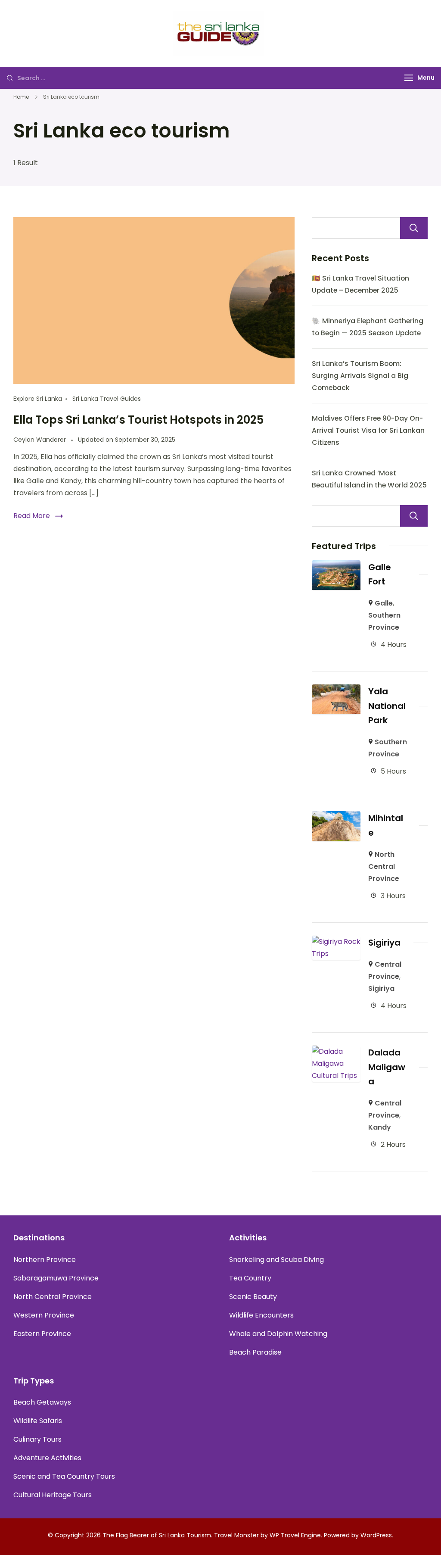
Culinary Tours (37, 1439)
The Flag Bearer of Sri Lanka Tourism (156, 1535)
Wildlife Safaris (37, 1421)
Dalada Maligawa (386, 1066)
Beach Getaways (42, 1402)
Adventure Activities (47, 1458)
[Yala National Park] (336, 690)
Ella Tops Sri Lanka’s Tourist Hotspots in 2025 (138, 420)
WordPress (376, 1535)
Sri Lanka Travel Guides (106, 398)
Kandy (379, 1127)
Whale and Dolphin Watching (278, 1334)
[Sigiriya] (336, 941)
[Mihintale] (336, 817)
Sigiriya (384, 943)
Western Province (43, 1315)
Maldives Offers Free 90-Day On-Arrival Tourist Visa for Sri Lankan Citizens (368, 430)
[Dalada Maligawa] (336, 1051)
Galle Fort (379, 574)
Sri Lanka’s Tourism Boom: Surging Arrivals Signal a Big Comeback (360, 376)
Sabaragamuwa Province (56, 1278)
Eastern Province (42, 1334)
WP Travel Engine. (296, 1535)
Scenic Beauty (253, 1297)
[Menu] (408, 78)
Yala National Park (387, 705)
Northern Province (44, 1260)
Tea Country (250, 1278)
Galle (384, 603)
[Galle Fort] (336, 566)
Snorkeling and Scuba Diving (276, 1260)
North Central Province (383, 866)
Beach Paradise (255, 1352)
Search (414, 228)
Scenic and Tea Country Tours (64, 1476)
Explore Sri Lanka (37, 398)
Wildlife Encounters (261, 1315)
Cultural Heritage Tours (52, 1495)
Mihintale (385, 825)
